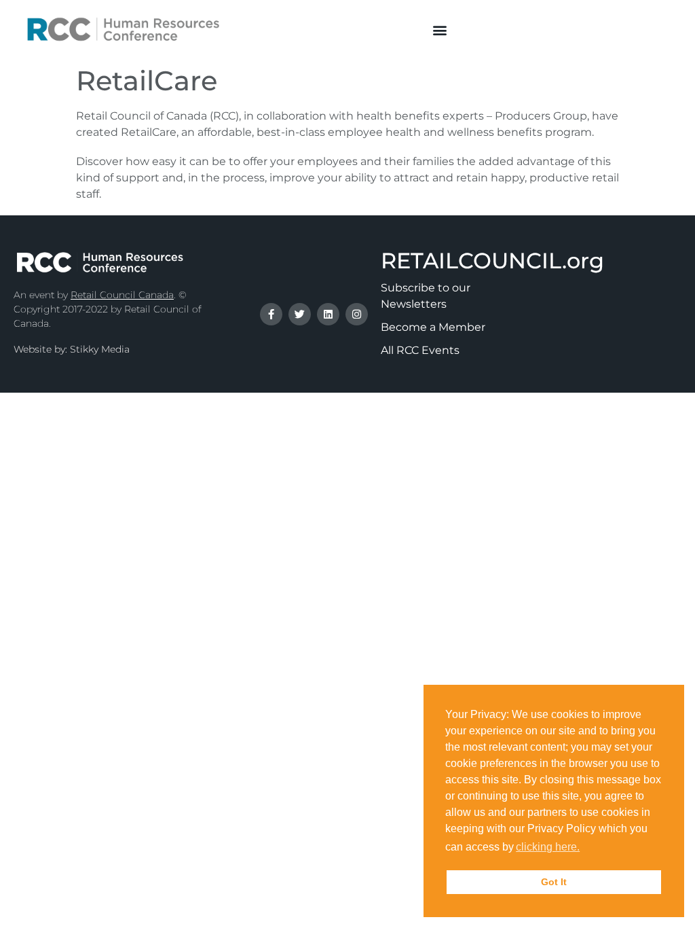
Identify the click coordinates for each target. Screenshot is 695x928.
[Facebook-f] (271, 314)
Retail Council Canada (122, 295)
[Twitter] (299, 314)
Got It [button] (554, 881)
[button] (439, 29)
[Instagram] (356, 314)
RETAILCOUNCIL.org (492, 260)
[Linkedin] (328, 314)
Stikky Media (100, 349)
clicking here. (548, 847)
